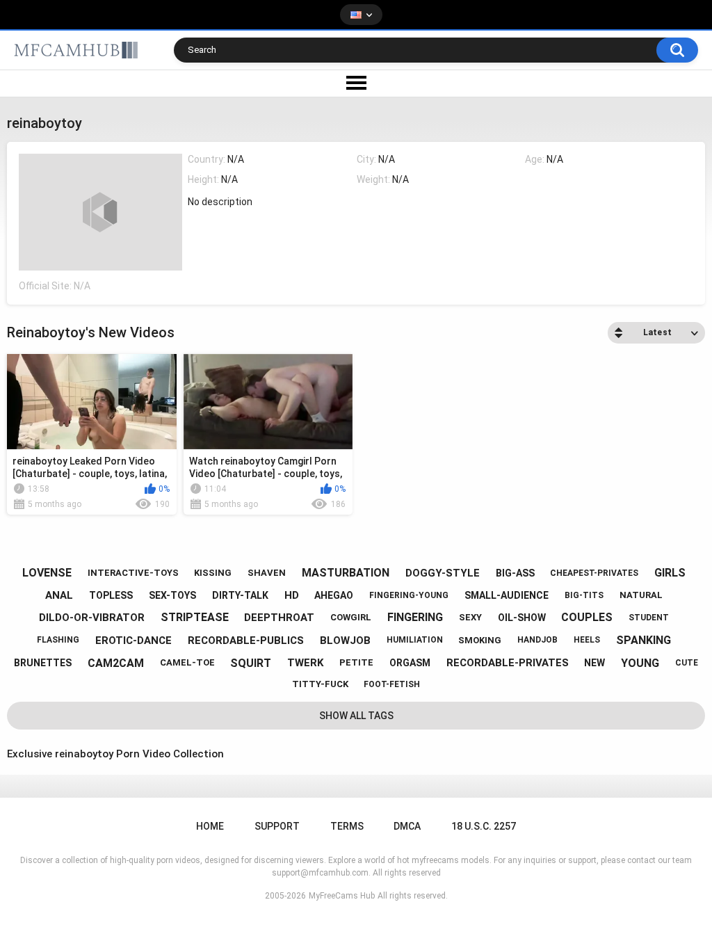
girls (670, 572)
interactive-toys (133, 572)
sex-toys (172, 595)
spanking (643, 640)
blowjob (345, 640)
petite (356, 662)
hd (291, 595)
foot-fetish (392, 684)
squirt (250, 663)
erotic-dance (133, 640)
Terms (347, 826)
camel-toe (187, 662)
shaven (267, 572)
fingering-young (408, 595)
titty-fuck (320, 684)
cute (686, 663)
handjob (537, 640)
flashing (58, 640)
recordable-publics (246, 640)
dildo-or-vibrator (92, 617)
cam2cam (116, 663)
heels (587, 640)
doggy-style (442, 573)
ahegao (333, 595)
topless (111, 595)
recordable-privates (507, 663)
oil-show (522, 617)
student (649, 617)
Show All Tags (356, 715)
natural (641, 595)
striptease (195, 617)
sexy (470, 617)
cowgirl (350, 617)
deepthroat (279, 617)
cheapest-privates (594, 573)
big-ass (515, 573)
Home (210, 826)
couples (587, 617)
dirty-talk (240, 595)
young (640, 663)
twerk (305, 663)
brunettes (43, 662)
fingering (415, 617)
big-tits (584, 595)
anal (59, 595)
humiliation (415, 640)
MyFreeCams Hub (342, 896)
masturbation (345, 572)
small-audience (506, 595)
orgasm (409, 662)
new (594, 662)
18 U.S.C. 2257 (483, 826)
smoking (479, 640)
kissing (213, 572)
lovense (47, 572)
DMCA (407, 826)
